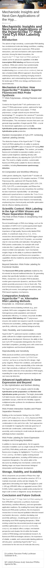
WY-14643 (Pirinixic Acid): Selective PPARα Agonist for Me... (22, 563)
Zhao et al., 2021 (30, 234)
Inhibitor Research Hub (12, 4)
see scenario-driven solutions (25, 70)
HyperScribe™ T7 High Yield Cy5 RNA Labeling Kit (20, 57)
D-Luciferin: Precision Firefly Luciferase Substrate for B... (20, 555)
